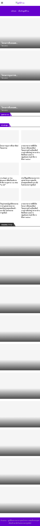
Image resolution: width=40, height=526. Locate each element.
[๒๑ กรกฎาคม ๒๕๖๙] (20, 357)
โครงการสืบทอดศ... (10, 43)
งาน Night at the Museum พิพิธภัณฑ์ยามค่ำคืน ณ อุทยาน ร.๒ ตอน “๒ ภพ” (9, 181)
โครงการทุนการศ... (9, 75)
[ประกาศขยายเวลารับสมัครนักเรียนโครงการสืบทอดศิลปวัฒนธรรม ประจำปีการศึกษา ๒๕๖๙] (20, 443)
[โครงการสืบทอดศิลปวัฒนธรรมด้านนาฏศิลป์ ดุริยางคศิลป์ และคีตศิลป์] (20, 33)
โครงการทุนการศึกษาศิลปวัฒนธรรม (9, 147)
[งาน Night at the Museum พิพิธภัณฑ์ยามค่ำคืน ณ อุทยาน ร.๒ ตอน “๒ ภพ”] (9, 169)
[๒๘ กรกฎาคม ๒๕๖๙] (20, 243)
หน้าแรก (13, 11)
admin (6, 46)
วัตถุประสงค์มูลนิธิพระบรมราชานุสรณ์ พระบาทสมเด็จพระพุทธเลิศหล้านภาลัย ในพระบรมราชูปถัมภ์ (9, 208)
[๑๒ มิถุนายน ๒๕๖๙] (20, 471)
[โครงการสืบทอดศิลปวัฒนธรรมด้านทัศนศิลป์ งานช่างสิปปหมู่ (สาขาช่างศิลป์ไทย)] (20, 98)
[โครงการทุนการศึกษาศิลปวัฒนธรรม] (20, 65)
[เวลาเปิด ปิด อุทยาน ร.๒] (20, 300)
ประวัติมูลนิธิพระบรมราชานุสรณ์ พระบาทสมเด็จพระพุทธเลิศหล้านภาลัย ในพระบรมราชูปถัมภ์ (30, 181)
